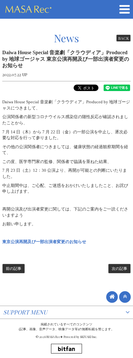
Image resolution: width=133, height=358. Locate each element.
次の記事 (119, 268)
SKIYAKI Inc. (88, 336)
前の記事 (13, 268)
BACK (123, 38)
